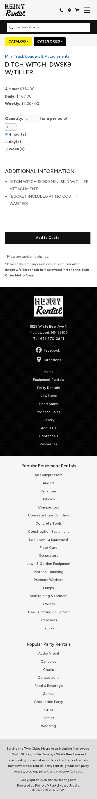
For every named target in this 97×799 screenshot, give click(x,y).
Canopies (48, 661)
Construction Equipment (48, 531)
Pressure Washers (48, 580)
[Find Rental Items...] (11, 27)
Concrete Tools (48, 523)
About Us (48, 428)
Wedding (48, 726)
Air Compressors (48, 475)
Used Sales (48, 404)
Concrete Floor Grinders (48, 515)
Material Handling (48, 572)
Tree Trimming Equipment (48, 612)
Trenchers (48, 620)
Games (48, 693)
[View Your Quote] (77, 10)
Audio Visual (48, 653)
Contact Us (48, 436)
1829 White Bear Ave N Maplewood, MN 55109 (49, 329)
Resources (48, 444)
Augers (49, 483)
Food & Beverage (49, 686)
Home (48, 372)
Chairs (48, 669)
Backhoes (49, 491)
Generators (48, 555)
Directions (52, 360)
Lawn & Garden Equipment (49, 563)
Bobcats (48, 499)
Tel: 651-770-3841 (48, 338)
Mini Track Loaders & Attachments (37, 56)
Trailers (48, 604)
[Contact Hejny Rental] (69, 10)
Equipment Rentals (48, 379)
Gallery (48, 420)
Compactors (48, 507)
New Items (49, 396)
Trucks (48, 628)
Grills (48, 710)
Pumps (48, 588)
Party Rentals (48, 388)
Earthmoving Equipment (48, 539)
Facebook (52, 350)
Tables (48, 718)
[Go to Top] (91, 793)
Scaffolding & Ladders (48, 596)
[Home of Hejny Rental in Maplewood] (15, 10)
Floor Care (48, 547)
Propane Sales (48, 412)
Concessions (48, 677)
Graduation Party (48, 702)
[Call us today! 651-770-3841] (61, 10)
